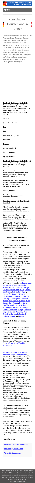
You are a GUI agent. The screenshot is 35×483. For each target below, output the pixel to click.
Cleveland (15, 290)
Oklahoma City (15, 305)
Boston (5, 288)
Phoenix (16, 307)
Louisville (24, 299)
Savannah (14, 314)
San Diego (20, 312)
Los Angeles (15, 299)
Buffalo (11, 288)
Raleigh (20, 310)
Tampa (21, 316)
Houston (22, 294)
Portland (6, 310)
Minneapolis (13, 301)
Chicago (26, 288)
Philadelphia (7, 307)
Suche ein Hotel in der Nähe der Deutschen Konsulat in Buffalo (15, 353)
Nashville (21, 301)
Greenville (7, 294)
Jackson (17, 296)
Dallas (22, 290)
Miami (5, 301)
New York (23, 303)
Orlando (24, 305)
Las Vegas (6, 299)
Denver (27, 290)
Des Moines (7, 292)
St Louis (12, 316)
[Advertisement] (17, 81)
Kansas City (25, 296)
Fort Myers (22, 292)
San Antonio (11, 312)
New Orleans (13, 303)
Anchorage (7, 285)
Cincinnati (7, 290)
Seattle (21, 314)
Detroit (14, 292)
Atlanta (14, 285)
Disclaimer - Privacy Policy (17, 481)
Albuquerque (26, 283)
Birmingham (23, 285)
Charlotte (18, 288)
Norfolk (6, 305)
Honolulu (15, 294)
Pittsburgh (24, 307)
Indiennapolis (8, 296)
